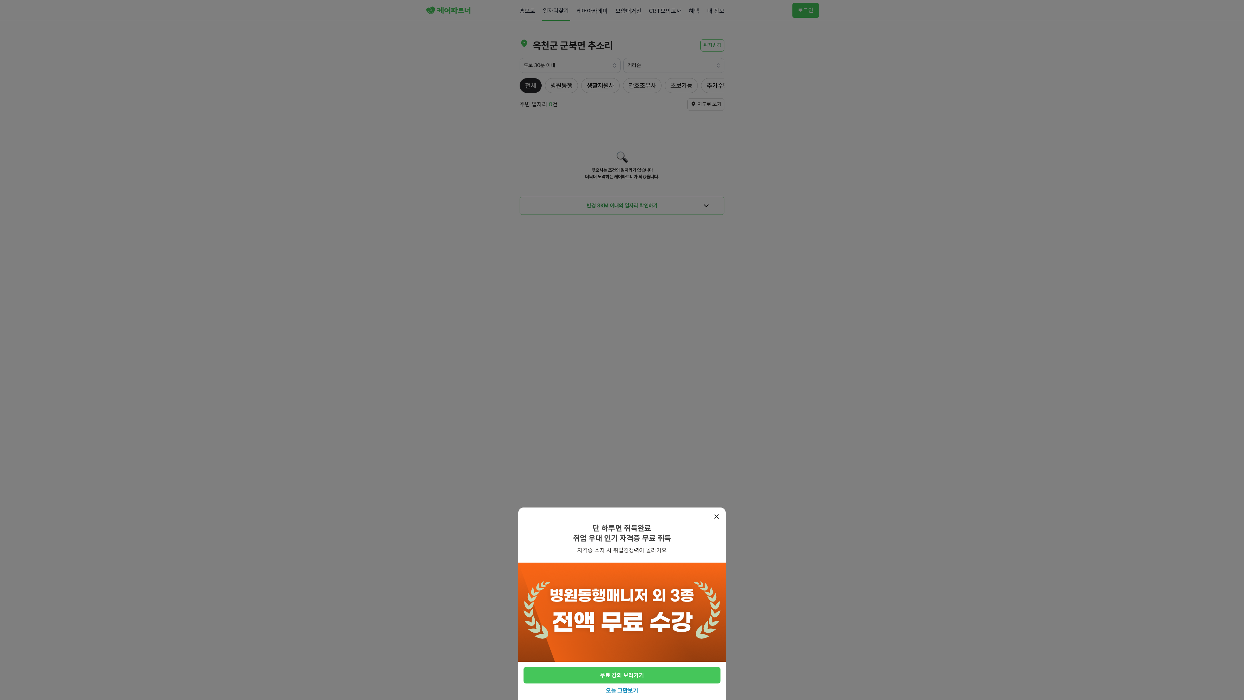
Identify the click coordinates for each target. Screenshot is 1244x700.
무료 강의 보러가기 (622, 675)
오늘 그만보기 (622, 690)
